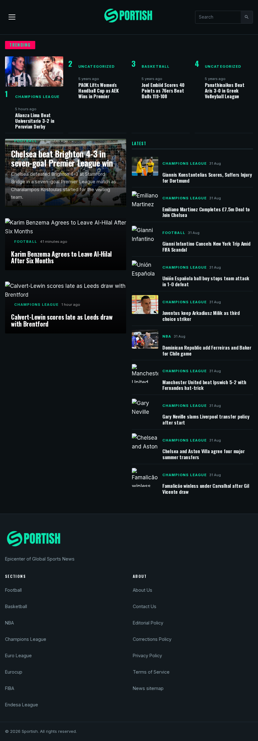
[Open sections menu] (12, 17)
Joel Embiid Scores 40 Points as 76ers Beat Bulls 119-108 (163, 90)
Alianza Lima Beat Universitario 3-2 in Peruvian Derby (34, 120)
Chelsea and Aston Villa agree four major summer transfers (203, 454)
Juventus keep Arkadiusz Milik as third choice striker (201, 315)
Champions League (37, 96)
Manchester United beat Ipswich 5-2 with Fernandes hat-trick (204, 385)
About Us (142, 590)
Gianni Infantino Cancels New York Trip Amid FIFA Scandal (206, 246)
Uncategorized (96, 66)
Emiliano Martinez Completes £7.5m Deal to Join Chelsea (206, 212)
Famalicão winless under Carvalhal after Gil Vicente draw (205, 488)
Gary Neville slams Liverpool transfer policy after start (206, 419)
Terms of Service (151, 672)
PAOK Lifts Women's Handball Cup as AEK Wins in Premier (98, 90)
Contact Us (144, 606)
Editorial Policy (148, 622)
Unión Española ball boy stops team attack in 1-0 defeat (205, 281)
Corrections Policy (152, 639)
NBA (166, 336)
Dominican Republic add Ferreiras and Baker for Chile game (206, 350)
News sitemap (148, 688)
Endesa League (21, 704)
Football (25, 141)
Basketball (156, 66)
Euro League (18, 655)
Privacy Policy (147, 655)
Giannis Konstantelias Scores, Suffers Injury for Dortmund (207, 177)
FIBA (9, 688)
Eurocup (13, 672)
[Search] (247, 17)
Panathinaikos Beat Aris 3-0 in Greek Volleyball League (224, 90)
